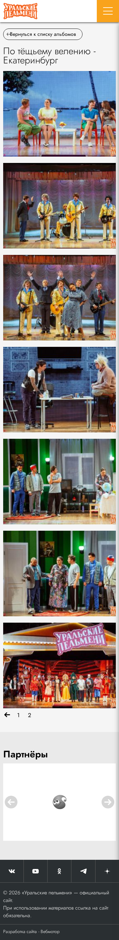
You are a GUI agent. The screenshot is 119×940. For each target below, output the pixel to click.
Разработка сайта (20, 931)
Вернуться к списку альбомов (43, 34)
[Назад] (7, 715)
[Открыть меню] (108, 11)
